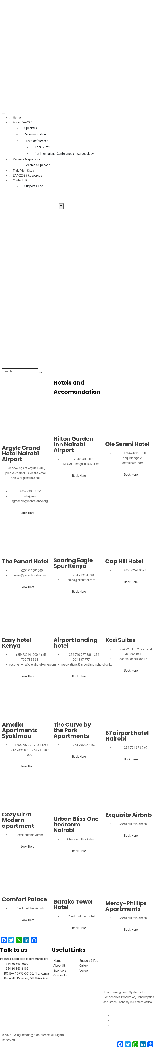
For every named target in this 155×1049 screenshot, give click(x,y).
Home (17, 117)
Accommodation (35, 134)
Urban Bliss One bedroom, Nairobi (75, 824)
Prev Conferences (36, 141)
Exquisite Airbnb (128, 815)
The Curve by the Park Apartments (72, 730)
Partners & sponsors (26, 159)
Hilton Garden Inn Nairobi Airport (73, 444)
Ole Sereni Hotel (127, 444)
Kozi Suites (120, 640)
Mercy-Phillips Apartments (126, 906)
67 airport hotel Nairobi (127, 735)
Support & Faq (33, 186)
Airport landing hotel (75, 643)
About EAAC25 (22, 122)
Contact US (20, 180)
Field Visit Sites (23, 170)
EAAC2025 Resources (27, 175)
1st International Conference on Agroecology (64, 153)
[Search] (40, 372)
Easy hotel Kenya (16, 643)
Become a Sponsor (37, 165)
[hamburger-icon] (3, 113)
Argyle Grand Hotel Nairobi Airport (21, 453)
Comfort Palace (24, 899)
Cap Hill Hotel (124, 561)
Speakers (30, 128)
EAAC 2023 (42, 147)
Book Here (27, 513)
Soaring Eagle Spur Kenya (73, 563)
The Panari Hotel (25, 561)
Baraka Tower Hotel (73, 904)
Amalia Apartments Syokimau (19, 730)
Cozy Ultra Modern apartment (18, 820)
